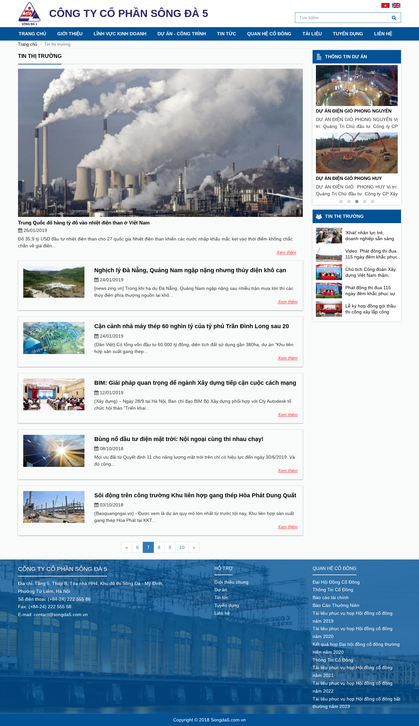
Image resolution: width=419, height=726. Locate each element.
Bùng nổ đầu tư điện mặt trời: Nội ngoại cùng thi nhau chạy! (179, 439)
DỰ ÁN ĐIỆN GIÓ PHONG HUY (349, 178)
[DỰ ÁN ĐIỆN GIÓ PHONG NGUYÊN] (357, 85)
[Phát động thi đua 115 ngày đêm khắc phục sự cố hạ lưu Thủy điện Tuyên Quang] (329, 290)
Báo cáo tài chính (331, 597)
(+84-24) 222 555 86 (69, 599)
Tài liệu (312, 33)
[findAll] (394, 17)
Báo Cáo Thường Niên (336, 605)
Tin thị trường (40, 56)
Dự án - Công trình (181, 33)
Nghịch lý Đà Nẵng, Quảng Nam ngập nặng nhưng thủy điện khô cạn (190, 270)
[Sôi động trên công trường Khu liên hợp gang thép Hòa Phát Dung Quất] (53, 507)
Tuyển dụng (348, 33)
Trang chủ (32, 33)
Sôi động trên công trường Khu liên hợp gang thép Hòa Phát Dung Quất (195, 495)
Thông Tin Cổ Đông (333, 589)
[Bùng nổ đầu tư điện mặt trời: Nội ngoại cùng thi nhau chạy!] (53, 451)
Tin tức (226, 33)
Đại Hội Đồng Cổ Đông (336, 582)
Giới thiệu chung (231, 582)
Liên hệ (383, 33)
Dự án (220, 589)
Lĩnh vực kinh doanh (120, 33)
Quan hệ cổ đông (269, 33)
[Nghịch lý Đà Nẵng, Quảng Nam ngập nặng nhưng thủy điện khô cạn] (53, 282)
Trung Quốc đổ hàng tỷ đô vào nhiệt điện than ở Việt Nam (84, 222)
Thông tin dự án (346, 56)
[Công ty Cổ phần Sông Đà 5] (29, 14)
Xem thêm (286, 252)
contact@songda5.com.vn (61, 614)
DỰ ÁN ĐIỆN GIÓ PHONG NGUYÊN (354, 111)
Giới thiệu (69, 33)
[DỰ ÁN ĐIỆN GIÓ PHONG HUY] (357, 153)
